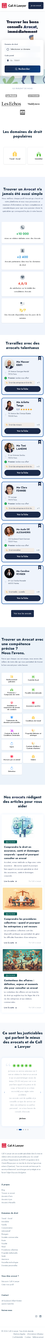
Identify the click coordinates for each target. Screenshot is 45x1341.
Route (4, 1207)
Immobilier (5, 1188)
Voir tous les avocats (22, 613)
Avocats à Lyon (7, 1166)
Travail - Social (7, 1185)
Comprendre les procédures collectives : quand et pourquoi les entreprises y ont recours (22, 922)
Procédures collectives (10, 1216)
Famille (4, 1191)
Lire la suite (9, 881)
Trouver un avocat (8, 1160)
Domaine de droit (11, 44)
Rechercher (24, 68)
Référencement (38, 1304)
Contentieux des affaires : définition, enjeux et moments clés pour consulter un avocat (21, 984)
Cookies (28, 1304)
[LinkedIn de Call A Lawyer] (40, 1283)
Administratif (6, 1197)
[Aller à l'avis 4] (25, 1096)
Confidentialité (17, 1304)
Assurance (5, 1226)
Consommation (7, 1194)
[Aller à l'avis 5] (27, 1096)
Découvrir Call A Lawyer (10, 1248)
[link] (23, 375)
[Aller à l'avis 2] (19, 1096)
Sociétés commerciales (10, 1204)
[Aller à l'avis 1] (17, 1096)
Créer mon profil (8, 1251)
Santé (4, 1223)
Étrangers (5, 1201)
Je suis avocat (36, 5)
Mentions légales (19, 1300)
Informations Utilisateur (35, 1300)
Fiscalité (4, 1210)
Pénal (4, 1213)
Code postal (9, 55)
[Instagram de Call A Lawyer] (36, 1283)
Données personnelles (9, 1232)
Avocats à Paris (7, 1163)
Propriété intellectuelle (9, 1219)
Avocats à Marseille (8, 1169)
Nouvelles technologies (10, 1229)
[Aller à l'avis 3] (22, 1096)
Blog (3, 1156)
